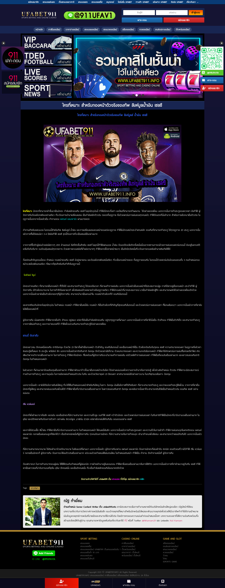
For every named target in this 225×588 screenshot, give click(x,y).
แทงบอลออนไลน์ (91, 29)
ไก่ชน (165, 558)
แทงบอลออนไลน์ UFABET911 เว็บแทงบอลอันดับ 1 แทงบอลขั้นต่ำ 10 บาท (100, 551)
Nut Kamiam (176, 520)
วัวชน (165, 555)
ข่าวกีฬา (34, 488)
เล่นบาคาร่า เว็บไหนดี (130, 552)
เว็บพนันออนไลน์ (182, 29)
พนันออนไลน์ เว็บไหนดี (131, 555)
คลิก (142, 479)
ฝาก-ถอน (211, 80)
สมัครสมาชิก (213, 88)
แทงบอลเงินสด (86, 555)
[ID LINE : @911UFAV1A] (43, 553)
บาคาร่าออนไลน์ (72, 29)
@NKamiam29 (149, 520)
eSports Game (170, 561)
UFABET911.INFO (112, 572)
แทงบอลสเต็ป (85, 546)
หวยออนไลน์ (144, 29)
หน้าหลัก (39, 29)
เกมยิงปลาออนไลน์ (162, 29)
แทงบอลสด (85, 543)
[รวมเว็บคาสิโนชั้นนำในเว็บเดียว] (138, 66)
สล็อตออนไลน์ (128, 29)
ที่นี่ (125, 520)
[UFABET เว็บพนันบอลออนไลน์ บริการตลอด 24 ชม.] (39, 12)
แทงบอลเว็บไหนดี (87, 558)
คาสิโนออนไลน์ (54, 29)
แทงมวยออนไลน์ (110, 29)
